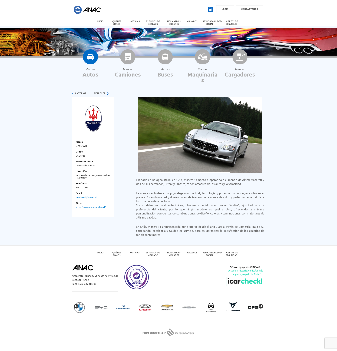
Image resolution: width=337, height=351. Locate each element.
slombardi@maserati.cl (87, 197)
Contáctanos (249, 9)
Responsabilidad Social (212, 22)
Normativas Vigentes (174, 22)
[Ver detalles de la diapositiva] (82, 307)
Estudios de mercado (153, 22)
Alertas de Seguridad (232, 22)
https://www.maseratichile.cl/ (91, 207)
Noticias (135, 21)
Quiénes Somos (116, 22)
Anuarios (192, 21)
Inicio (100, 21)
